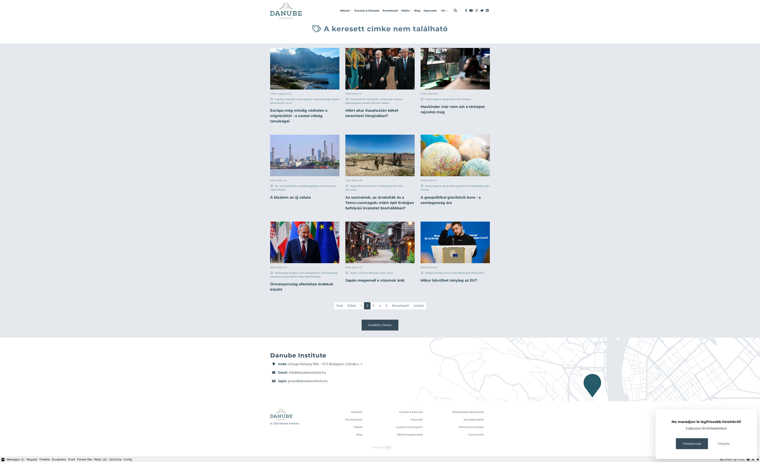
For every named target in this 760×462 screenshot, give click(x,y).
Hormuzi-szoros (327, 186)
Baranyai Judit (377, 272)
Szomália (398, 186)
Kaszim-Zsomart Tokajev (376, 103)
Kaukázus (275, 276)
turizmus (363, 272)
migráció (279, 99)
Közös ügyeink (304, 99)
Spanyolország (322, 99)
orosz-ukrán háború (391, 99)
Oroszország (281, 272)
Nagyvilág (355, 186)
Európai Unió (296, 272)
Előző (352, 306)
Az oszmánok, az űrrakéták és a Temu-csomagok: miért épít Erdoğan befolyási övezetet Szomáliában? (379, 202)
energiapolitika (288, 186)
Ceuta (288, 103)
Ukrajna (429, 272)
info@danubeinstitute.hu (307, 372)
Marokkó (290, 99)
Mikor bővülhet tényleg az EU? (449, 280)
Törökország (385, 186)
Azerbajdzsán (312, 272)
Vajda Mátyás (277, 189)
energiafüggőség (308, 186)
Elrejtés (724, 444)
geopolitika (449, 99)
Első (339, 306)
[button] (346, 10)
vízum (389, 272)
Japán (353, 272)
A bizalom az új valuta (290, 197)
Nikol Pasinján (313, 276)
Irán (277, 186)
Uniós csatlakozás (460, 272)
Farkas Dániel (357, 99)
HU (443, 10)
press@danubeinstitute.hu (308, 381)
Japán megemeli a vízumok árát (375, 280)
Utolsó (418, 306)
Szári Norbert (463, 99)
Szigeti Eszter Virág (293, 276)
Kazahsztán (372, 99)
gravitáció (461, 186)
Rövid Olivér (477, 272)
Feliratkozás (692, 444)
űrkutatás (350, 189)
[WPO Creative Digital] (380, 447)
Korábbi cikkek (380, 325)
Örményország (329, 272)
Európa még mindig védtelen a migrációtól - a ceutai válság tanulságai (298, 115)
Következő (400, 306)
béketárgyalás (353, 103)
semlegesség (475, 186)
